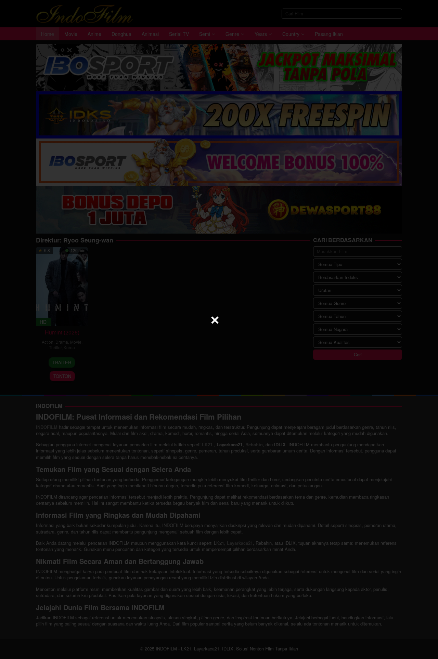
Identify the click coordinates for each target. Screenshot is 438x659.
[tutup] (215, 320)
